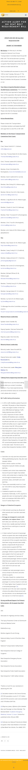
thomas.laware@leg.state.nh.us (10, 164)
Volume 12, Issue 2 (12, 714)
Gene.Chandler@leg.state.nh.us (10, 324)
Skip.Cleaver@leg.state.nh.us (9, 245)
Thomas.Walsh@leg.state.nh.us (10, 156)
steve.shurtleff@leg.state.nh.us (10, 352)
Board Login (12, 11)
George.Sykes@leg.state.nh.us (9, 294)
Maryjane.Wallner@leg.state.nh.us (10, 373)
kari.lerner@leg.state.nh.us (8, 268)
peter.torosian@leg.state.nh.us (10, 217)
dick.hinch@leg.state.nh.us (8, 339)
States (17, 750)
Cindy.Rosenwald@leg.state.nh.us (10, 362)
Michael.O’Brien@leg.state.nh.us (10, 278)
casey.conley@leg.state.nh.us (9, 253)
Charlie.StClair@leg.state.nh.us (9, 210)
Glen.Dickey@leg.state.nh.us (9, 187)
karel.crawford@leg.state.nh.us (10, 179)
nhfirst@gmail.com (6, 149)
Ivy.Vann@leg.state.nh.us (8, 301)
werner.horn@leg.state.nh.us (9, 195)
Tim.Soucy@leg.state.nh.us (8, 286)
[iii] (22, 596)
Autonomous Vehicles (10, 750)
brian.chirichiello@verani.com (17, 172)
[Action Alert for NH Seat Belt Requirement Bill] (2, 741)
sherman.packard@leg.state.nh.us (10, 332)
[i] (7, 489)
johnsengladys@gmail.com (8, 261)
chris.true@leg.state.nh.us (8, 225)
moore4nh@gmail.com (7, 202)
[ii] (17, 586)
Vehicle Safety (23, 750)
